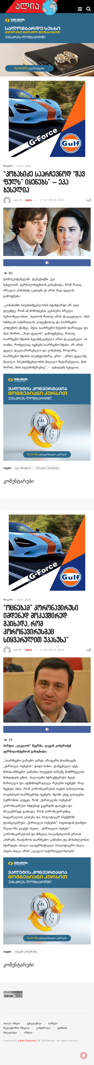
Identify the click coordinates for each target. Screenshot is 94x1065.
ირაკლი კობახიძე (47, 467)
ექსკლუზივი (34, 1023)
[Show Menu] (80, 8)
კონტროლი (43, 1028)
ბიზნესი (52, 1023)
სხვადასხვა (10, 1032)
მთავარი (8, 165)
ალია (28, 200)
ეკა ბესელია (23, 467)
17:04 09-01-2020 (52, 649)
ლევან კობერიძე (26, 951)
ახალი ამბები (24, 165)
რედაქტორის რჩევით (16, 1028)
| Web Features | (27, 1040)
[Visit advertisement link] (47, 122)
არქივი (28, 1032)
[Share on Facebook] (47, 262)
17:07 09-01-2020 (52, 200)
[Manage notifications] (83, 1055)
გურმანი (62, 1028)
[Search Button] (88, 8)
